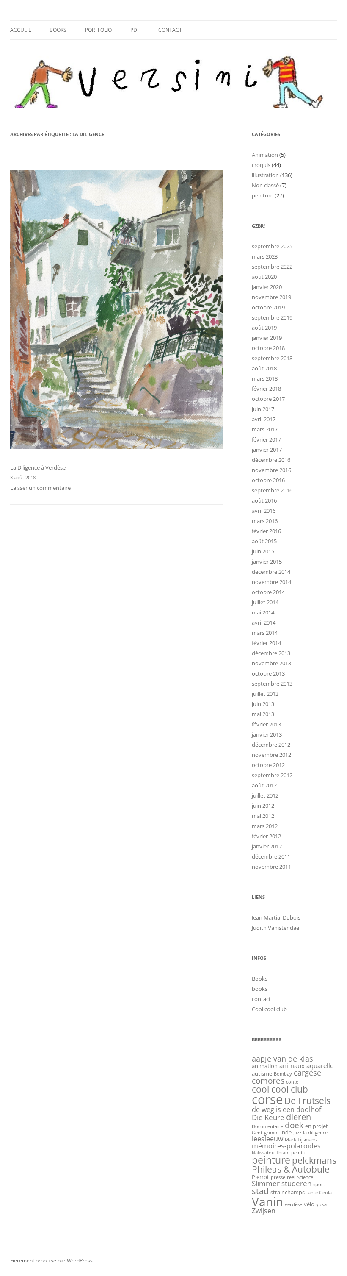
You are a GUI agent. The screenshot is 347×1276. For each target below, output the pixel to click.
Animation (265, 154)
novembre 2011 (271, 866)
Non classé (265, 185)
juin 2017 (263, 409)
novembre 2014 (271, 582)
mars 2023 (265, 256)
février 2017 (266, 439)
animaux (292, 1065)
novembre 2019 (271, 297)
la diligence (315, 1133)
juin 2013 (263, 704)
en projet (316, 1126)
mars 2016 (265, 521)
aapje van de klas (282, 1058)
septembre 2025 (272, 246)
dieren (298, 1117)
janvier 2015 (267, 561)
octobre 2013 (268, 673)
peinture (262, 195)
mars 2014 (265, 633)
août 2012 (264, 785)
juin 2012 (263, 805)
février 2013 (266, 724)
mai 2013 (263, 714)
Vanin (267, 1201)
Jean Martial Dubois (276, 917)
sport (319, 1184)
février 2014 (266, 643)
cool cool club (280, 1089)
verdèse (293, 1204)
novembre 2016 (271, 470)
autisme (262, 1073)
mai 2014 (263, 612)
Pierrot (260, 1177)
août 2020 (264, 277)
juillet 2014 (265, 602)
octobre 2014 (268, 592)
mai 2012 (263, 816)
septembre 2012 (272, 775)
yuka (321, 1204)
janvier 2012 (267, 846)
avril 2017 (263, 419)
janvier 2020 (267, 287)
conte (292, 1082)
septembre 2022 (272, 266)
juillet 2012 (265, 795)
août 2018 (264, 368)
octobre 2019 (268, 307)
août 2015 (264, 541)
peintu (298, 1153)
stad (260, 1191)
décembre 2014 (271, 571)
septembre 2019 (272, 317)
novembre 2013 (271, 663)
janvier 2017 (267, 449)
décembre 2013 (271, 653)
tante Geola (319, 1192)
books (259, 988)
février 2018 (266, 388)
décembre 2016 (271, 460)
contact (170, 29)
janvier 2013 (267, 734)
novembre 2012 (271, 755)
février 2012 (266, 836)
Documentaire (267, 1126)
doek (294, 1125)
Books (58, 29)
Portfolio (98, 29)
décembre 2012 (271, 744)
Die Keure (268, 1117)
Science (305, 1177)
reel (291, 1177)
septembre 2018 (272, 358)
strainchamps (287, 1192)
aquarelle (319, 1065)
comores (268, 1080)
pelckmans (314, 1160)
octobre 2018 (268, 348)
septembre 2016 (272, 490)
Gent (257, 1133)
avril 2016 (263, 510)
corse (267, 1099)
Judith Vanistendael (276, 927)
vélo (309, 1204)
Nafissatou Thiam (270, 1153)
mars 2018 (265, 378)
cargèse (307, 1072)
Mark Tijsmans (301, 1140)
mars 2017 (265, 429)
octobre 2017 (268, 399)
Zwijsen (263, 1210)
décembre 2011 (271, 856)
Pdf (135, 29)
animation (265, 1066)
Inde (286, 1132)
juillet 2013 (265, 694)
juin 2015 (263, 551)
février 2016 (266, 531)
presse (278, 1177)
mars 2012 (265, 826)
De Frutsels (307, 1100)
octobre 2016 (268, 480)
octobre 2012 (268, 765)
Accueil (20, 29)
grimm (271, 1133)
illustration (265, 175)
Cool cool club (269, 1009)
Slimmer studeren (281, 1183)
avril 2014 (263, 622)
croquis (261, 165)
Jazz (297, 1133)
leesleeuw (267, 1138)
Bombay (283, 1074)
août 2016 (264, 500)
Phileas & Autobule (291, 1169)
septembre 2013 (272, 683)
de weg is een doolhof (286, 1109)
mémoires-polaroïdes (286, 1146)
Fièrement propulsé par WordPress (51, 1260)
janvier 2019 (267, 338)
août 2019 (264, 327)
